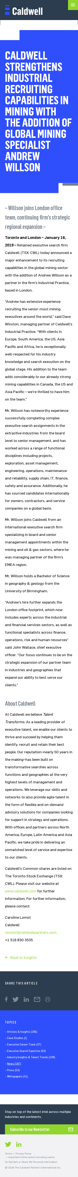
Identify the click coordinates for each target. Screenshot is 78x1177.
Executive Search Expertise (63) (26, 1051)
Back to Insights (23, 957)
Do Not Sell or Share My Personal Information (31, 1162)
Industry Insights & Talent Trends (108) (31, 1057)
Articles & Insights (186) (22, 1031)
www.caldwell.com (20, 891)
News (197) (14, 1063)
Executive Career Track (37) (24, 1044)
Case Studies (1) (17, 1038)
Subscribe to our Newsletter (30, 1129)
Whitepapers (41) (17, 1076)
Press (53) (13, 1070)
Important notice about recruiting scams (31, 1157)
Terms (8, 1153)
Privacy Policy (23, 1153)
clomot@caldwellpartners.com (31, 932)
